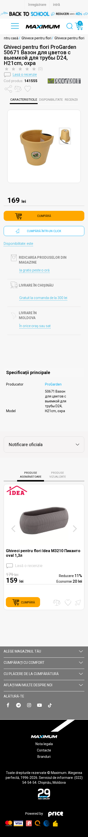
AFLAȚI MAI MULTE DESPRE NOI (28, 685)
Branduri (44, 757)
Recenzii (71, 99)
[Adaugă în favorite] (68, 603)
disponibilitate (51, 99)
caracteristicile (23, 99)
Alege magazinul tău (22, 651)
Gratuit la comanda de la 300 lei (43, 298)
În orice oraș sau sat (35, 326)
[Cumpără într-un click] (77, 602)
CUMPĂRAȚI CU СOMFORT (24, 663)
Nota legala (44, 744)
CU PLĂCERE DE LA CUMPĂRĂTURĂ (31, 674)
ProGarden (53, 384)
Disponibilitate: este (18, 244)
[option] (44, 14)
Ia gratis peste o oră (34, 270)
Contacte (44, 750)
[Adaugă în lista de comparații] (56, 603)
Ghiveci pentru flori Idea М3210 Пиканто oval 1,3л (43, 553)
